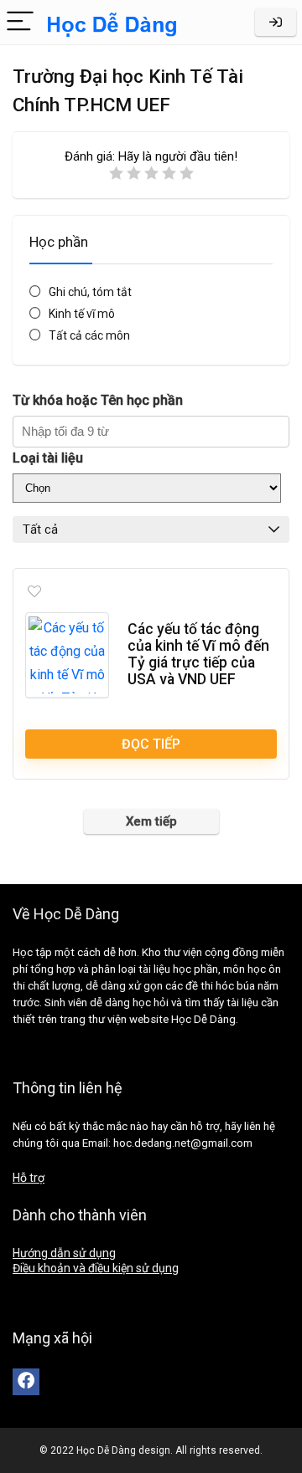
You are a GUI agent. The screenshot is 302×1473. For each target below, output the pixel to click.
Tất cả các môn (89, 335)
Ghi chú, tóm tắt (90, 292)
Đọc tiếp (151, 744)
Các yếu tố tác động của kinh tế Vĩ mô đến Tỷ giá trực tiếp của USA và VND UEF (198, 654)
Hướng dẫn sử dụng (64, 1253)
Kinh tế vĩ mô (82, 313)
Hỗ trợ (28, 1177)
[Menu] (20, 22)
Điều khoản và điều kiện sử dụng (96, 1268)
